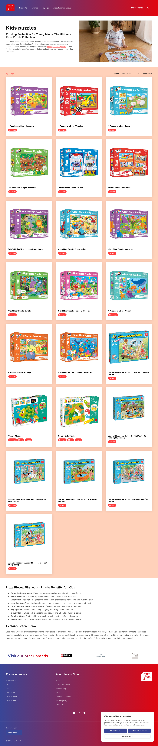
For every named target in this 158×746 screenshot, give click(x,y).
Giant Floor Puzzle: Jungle (19, 311)
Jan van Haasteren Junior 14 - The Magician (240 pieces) (27, 500)
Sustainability (61, 689)
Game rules (10, 693)
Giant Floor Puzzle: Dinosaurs (120, 249)
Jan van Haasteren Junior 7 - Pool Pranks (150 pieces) (78, 500)
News (58, 693)
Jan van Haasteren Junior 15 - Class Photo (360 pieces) (128, 500)
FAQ (7, 685)
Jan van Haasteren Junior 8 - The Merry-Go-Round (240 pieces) (127, 437)
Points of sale (11, 681)
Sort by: (117, 73)
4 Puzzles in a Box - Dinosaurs (21, 126)
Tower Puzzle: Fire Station (119, 188)
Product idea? (11, 697)
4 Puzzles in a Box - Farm (119, 126)
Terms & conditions (63, 697)
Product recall (11, 701)
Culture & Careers (63, 685)
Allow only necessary (139, 731)
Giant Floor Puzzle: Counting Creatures (75, 372)
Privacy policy (61, 701)
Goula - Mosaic (14, 436)
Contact (9, 689)
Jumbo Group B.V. (16, 741)
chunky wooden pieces (56, 47)
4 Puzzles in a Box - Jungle (19, 372)
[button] (24, 8)
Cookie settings (127, 736)
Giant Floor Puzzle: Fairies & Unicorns (74, 311)
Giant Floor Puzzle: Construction (72, 249)
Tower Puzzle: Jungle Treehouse (22, 188)
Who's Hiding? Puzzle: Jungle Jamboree (25, 249)
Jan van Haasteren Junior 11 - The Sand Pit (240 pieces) (128, 373)
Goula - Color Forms (66, 436)
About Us (59, 681)
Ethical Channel (62, 705)
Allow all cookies (115, 731)
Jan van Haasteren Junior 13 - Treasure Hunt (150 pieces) (27, 564)
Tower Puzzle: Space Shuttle (70, 188)
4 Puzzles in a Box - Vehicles (70, 126)
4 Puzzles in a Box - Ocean (119, 311)
